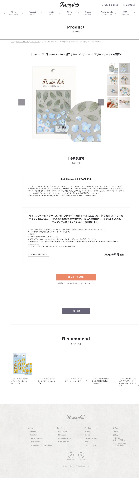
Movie (87, 431)
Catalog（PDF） (91, 445)
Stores (87, 435)
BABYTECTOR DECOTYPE (41, 445)
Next (101, 102)
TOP (12, 42)
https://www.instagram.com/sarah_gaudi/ (82, 195)
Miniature (34, 435)
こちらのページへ (88, 283)
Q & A (115, 428)
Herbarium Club (36, 438)
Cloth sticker (35, 442)
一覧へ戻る (76, 311)
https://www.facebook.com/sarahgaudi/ (43, 195)
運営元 (115, 435)
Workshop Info (91, 438)
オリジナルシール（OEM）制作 (120, 444)
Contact (116, 431)
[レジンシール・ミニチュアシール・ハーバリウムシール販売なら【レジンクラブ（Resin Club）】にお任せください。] (69, 5)
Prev (21, 102)
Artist (87, 442)
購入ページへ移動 (76, 277)
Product (88, 428)
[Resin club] (71, 455)
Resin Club (34, 431)
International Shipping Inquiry (55, 241)
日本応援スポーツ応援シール (121, 439)
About (30, 428)
